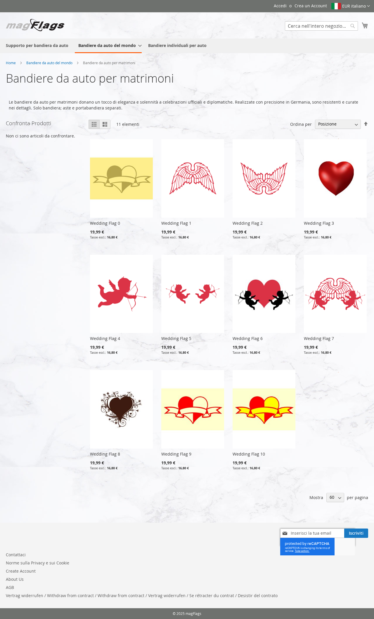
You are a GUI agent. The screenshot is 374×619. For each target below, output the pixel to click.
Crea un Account (311, 5)
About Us (15, 579)
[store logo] (35, 25)
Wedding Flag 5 (176, 338)
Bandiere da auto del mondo (49, 62)
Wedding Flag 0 (105, 223)
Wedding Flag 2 (248, 223)
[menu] (187, 46)
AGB (10, 587)
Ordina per (301, 124)
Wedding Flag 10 (249, 454)
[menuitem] (37, 45)
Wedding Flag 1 (176, 223)
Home (11, 62)
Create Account (21, 571)
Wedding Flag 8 (105, 454)
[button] (350, 6)
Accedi (280, 5)
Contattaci (16, 554)
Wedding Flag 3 (319, 223)
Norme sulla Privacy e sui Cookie (37, 563)
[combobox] (321, 26)
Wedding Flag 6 (248, 338)
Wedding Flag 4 (105, 338)
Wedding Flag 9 (176, 454)
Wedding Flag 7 (319, 338)
